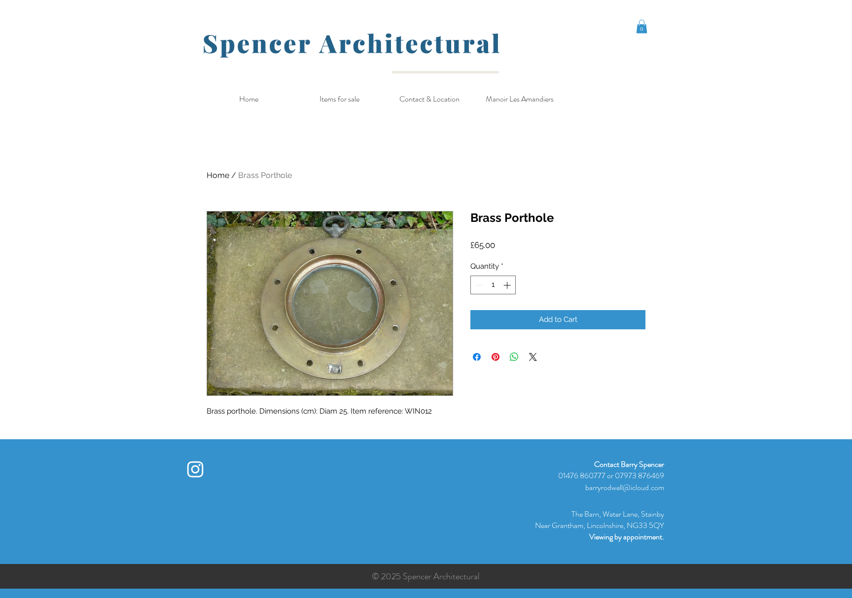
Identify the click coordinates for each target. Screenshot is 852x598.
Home (218, 175)
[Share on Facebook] (477, 357)
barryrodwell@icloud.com (624, 487)
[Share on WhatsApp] (514, 357)
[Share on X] (533, 357)
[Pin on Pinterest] (495, 357)
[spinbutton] (493, 285)
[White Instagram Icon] (195, 469)
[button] (641, 26)
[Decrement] (478, 285)
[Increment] (508, 285)
